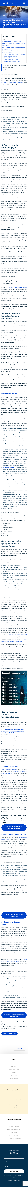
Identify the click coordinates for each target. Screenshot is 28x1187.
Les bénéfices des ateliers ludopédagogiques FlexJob (14, 55)
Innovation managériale (10, 13)
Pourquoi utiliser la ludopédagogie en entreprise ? (13, 44)
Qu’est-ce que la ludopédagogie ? (11, 41)
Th (2, 769)
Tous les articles (11, 15)
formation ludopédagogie (9, 393)
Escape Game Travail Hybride (11, 59)
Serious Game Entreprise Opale (12, 61)
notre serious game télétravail (17, 634)
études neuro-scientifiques (18, 287)
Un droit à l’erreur (8, 467)
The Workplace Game (9, 57)
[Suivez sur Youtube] (17, 1153)
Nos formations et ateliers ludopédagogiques (13, 51)
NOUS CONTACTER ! (9, 1033)
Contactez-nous (14, 1151)
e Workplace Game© (10, 769)
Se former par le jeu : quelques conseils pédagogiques (13, 48)
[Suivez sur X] (14, 1153)
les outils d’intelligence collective (12, 82)
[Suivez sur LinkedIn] (11, 1153)
